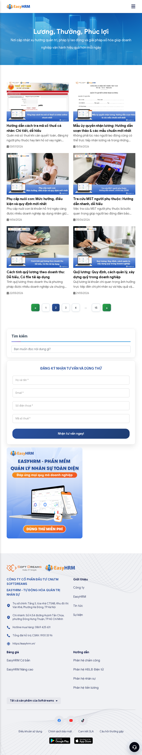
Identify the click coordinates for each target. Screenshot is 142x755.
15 (96, 307)
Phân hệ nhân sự (84, 679)
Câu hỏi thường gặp (112, 731)
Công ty (78, 588)
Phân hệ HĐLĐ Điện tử (88, 669)
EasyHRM (79, 597)
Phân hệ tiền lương (86, 688)
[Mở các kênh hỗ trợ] (134, 747)
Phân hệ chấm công (86, 660)
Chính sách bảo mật (60, 731)
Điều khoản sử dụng (30, 731)
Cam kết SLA (86, 731)
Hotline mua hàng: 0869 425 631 (31, 627)
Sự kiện (78, 615)
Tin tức (78, 606)
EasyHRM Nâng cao (20, 669)
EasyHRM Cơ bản (18, 660)
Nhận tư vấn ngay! (71, 434)
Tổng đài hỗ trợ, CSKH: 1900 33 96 (33, 635)
